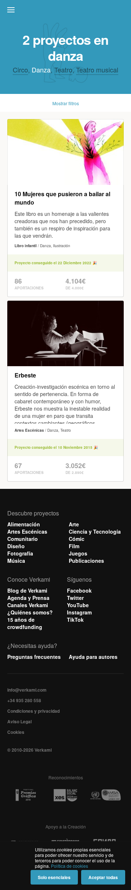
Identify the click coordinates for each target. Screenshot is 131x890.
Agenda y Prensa (28, 597)
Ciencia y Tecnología (95, 531)
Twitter (75, 597)
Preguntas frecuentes (34, 656)
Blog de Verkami (27, 590)
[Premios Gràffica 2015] (25, 795)
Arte (74, 524)
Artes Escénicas (27, 531)
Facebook (79, 590)
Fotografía (20, 553)
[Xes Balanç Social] (65, 795)
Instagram (79, 612)
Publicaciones (86, 560)
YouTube (78, 605)
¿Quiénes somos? (30, 612)
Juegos (78, 553)
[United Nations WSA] (105, 795)
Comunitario (22, 538)
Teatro (63, 69)
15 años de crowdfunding (24, 623)
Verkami (66, 11)
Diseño (16, 546)
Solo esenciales (54, 877)
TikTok (75, 619)
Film (74, 546)
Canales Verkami (27, 605)
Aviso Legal (19, 721)
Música (16, 560)
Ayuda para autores (93, 656)
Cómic (76, 538)
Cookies (15, 732)
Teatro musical (97, 69)
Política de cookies (69, 866)
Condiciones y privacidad (33, 711)
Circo (20, 69)
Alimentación (23, 524)
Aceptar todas (103, 877)
